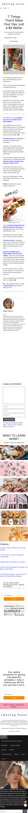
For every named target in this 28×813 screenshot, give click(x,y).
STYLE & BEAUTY (6, 754)
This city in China (8, 240)
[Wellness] (14, 534)
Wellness (16, 754)
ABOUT (5, 705)
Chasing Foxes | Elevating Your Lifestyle (11, 741)
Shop (23, 754)
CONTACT (12, 705)
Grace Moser (8, 311)
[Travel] (14, 501)
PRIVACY (14, 707)
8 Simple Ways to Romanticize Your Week (12, 562)
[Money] (14, 468)
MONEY (3, 750)
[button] (7, 8)
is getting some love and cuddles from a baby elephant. (12, 119)
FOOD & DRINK (15, 745)
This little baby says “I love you (12, 138)
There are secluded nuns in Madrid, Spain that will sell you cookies (12, 253)
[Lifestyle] (14, 452)
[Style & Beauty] (14, 485)
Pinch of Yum (14, 163)
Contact (3, 759)
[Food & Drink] (14, 517)
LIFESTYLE (4, 745)
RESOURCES (20, 705)
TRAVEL (11, 750)
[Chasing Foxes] (13, 4)
